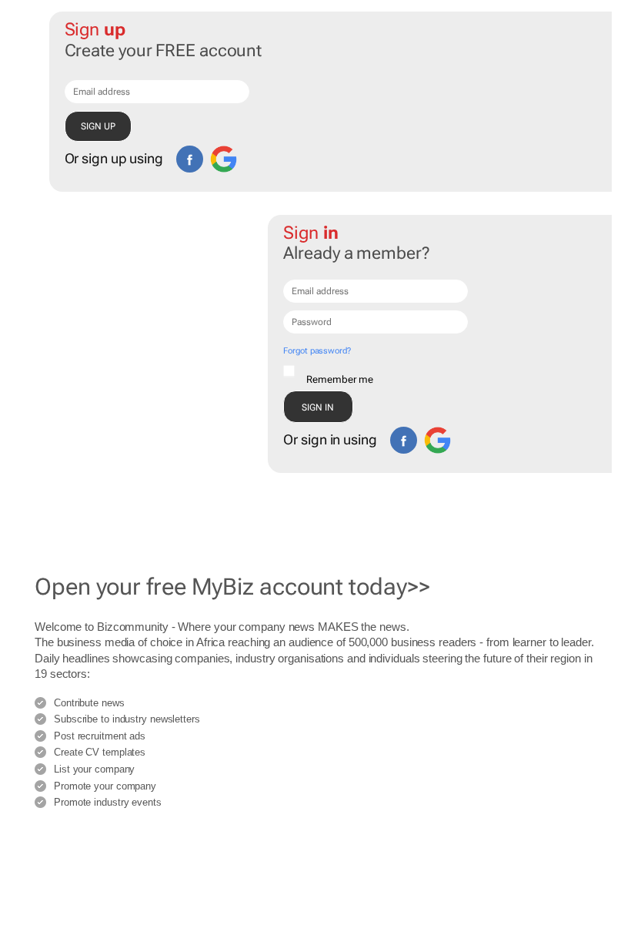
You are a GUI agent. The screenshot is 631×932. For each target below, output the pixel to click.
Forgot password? (316, 351)
